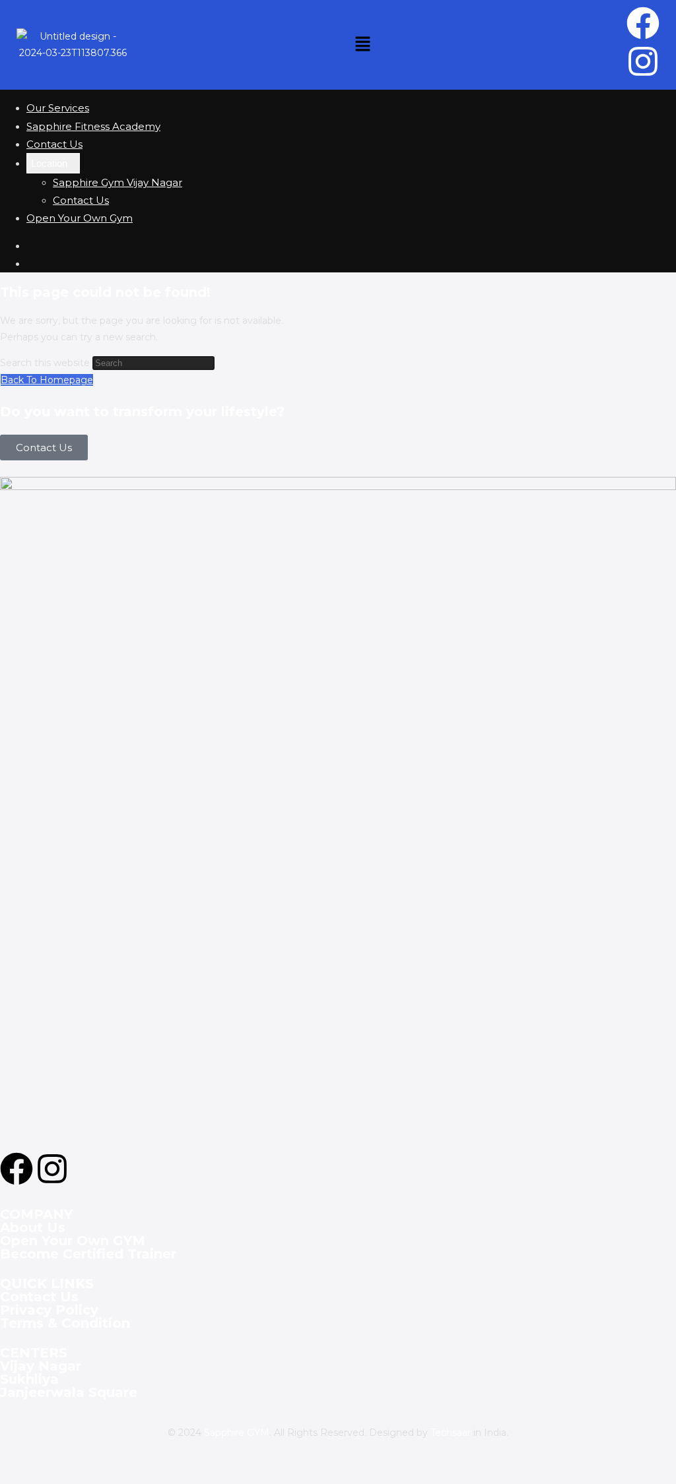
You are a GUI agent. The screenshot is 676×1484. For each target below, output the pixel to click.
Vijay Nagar (40, 1366)
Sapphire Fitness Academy (93, 126)
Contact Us (54, 144)
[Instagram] (642, 61)
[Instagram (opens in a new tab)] (30, 263)
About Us (32, 1227)
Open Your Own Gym (79, 218)
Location (49, 163)
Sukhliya (29, 1379)
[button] (362, 44)
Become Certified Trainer (88, 1254)
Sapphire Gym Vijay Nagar (117, 182)
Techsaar (450, 1432)
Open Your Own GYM (72, 1241)
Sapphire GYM (236, 1432)
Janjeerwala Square (68, 1392)
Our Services (57, 108)
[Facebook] (642, 23)
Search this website (46, 363)
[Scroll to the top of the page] (3, 1475)
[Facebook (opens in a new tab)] (30, 245)
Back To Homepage (47, 380)
